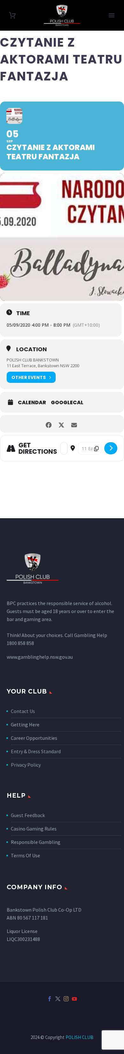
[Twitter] (57, 998)
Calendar (32, 403)
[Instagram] (66, 998)
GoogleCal (67, 403)
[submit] (110, 448)
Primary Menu (111, 15)
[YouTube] (74, 998)
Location (31, 349)
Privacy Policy (26, 765)
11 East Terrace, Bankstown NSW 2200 (43, 365)
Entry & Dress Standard (36, 751)
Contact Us (23, 711)
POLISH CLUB (79, 1037)
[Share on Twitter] (61, 423)
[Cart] (12, 15)
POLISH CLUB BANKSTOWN (33, 360)
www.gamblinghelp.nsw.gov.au (40, 657)
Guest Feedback (28, 815)
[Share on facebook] (48, 423)
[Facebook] (49, 998)
